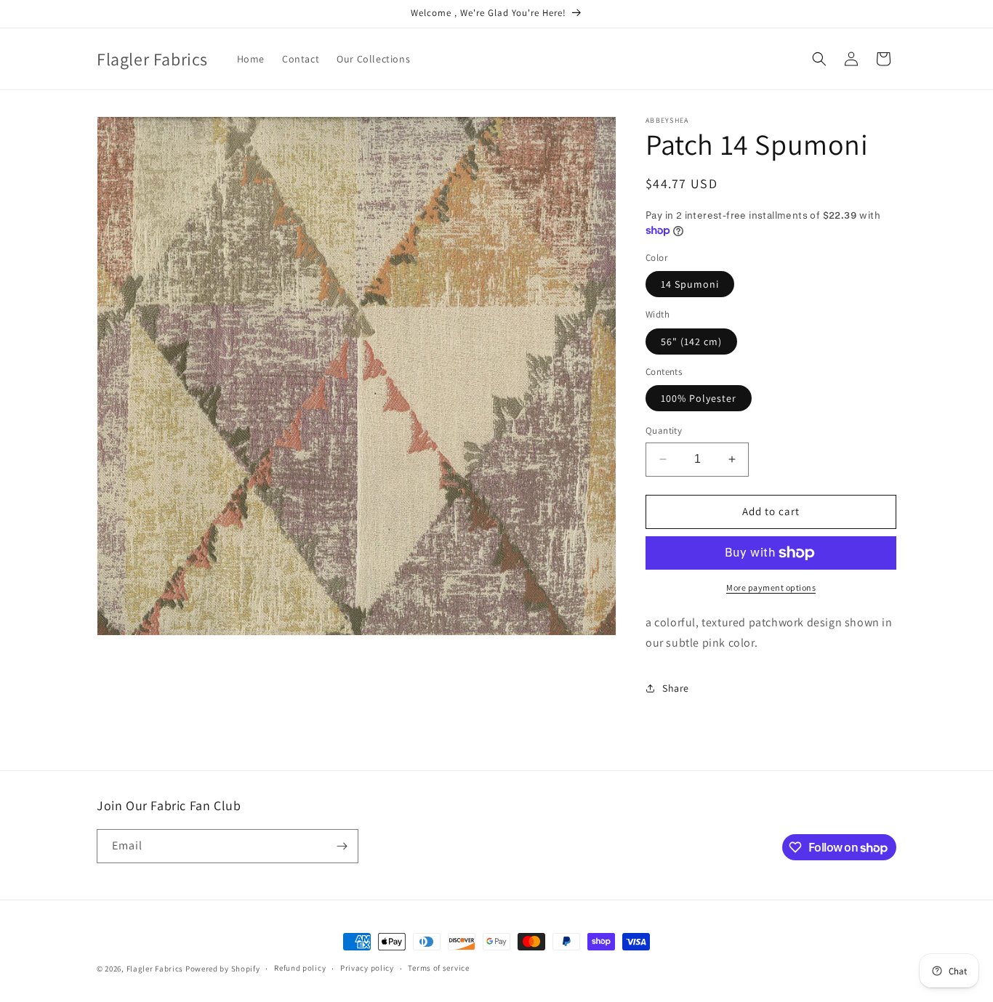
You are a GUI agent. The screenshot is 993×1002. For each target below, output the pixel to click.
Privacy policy (367, 968)
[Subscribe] (342, 846)
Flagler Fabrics (155, 968)
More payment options (771, 587)
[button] (819, 59)
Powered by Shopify (222, 968)
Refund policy (300, 968)
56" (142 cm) (691, 341)
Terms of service (438, 968)
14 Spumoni (690, 284)
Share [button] (675, 688)
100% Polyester (698, 398)
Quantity (664, 430)
